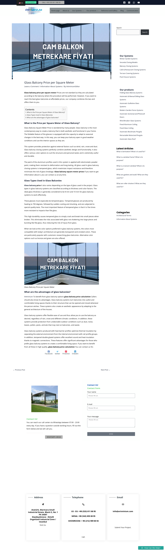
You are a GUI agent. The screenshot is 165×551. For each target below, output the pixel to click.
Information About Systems (51, 86)
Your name (91, 392)
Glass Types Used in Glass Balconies (40, 115)
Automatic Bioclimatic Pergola (131, 132)
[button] (30, 2)
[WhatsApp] (134, 2)
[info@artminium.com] (123, 504)
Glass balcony (30, 185)
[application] (83, 10)
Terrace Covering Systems (129, 73)
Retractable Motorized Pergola (131, 135)
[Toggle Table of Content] (63, 109)
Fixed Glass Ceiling (126, 128)
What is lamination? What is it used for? (130, 151)
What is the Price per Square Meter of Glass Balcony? (46, 112)
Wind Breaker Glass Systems (130, 121)
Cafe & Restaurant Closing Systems (133, 70)
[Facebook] (124, 2)
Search (119, 28)
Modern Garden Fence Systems (131, 110)
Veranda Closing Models (129, 62)
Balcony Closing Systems (129, 66)
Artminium (28, 296)
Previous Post (19, 370)
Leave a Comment (31, 86)
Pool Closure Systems (128, 77)
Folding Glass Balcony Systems (131, 93)
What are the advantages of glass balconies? (43, 118)
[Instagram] (129, 2)
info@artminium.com (123, 511)
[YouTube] (139, 2)
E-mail (89, 404)
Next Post (105, 370)
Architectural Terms (123, 215)
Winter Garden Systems (128, 59)
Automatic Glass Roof (128, 139)
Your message (93, 416)
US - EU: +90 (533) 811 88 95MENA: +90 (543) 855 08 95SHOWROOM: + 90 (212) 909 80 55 (83, 516)
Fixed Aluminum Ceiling (128, 124)
